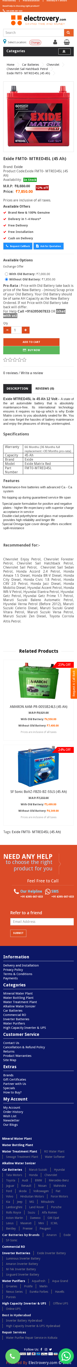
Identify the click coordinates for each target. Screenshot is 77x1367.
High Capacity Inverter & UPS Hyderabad (33, 1326)
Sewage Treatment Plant (22, 1157)
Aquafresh (38, 1281)
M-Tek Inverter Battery (21, 1269)
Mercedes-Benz (59, 1180)
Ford (9, 1191)
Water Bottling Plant (18, 998)
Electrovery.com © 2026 (49, 1362)
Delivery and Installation (21, 965)
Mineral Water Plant (18, 993)
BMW (38, 1180)
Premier (28, 1228)
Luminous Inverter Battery (23, 1258)
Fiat (58, 1191)
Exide (18, 167)
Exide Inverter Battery (51, 1253)
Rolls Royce (13, 1212)
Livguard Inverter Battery (22, 1274)
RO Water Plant (54, 1151)
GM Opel (53, 1218)
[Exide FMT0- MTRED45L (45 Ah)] (38, 116)
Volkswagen (41, 1191)
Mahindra (59, 1185)
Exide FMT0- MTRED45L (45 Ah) (28, 73)
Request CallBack (19, 246)
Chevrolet (53, 64)
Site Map (9, 1060)
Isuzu (31, 1212)
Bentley (11, 1228)
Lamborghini (14, 1207)
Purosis (11, 1297)
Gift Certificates (14, 1079)
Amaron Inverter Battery (22, 1264)
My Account (11, 1107)
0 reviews (10, 373)
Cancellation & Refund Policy (24, 1047)
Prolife (28, 1286)
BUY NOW (33, 350)
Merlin (43, 1286)
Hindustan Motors (32, 1196)
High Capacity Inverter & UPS (24, 1028)
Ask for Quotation (50, 246)
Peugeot (45, 1228)
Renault (26, 1185)
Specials (9, 1088)
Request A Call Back (74, 683)
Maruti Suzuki (38, 1169)
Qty (5, 323)
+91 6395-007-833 (14, 11)
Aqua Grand (60, 1281)
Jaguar (10, 1185)
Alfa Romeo (49, 1212)
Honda (33, 1175)
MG (31, 1201)
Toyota (10, 1180)
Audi (25, 1180)
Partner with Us (14, 1084)
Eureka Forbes (39, 1291)
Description (17, 388)
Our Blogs (10, 1125)
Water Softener (55, 1157)
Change (35, 42)
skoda (23, 1191)
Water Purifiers (14, 1023)
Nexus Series (14, 1291)
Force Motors (59, 1196)
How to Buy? (12, 1092)
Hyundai (59, 1169)
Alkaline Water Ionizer (19, 1006)
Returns (9, 1051)
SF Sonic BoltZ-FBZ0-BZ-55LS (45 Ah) (38, 792)
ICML (54, 1223)
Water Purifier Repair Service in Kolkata (31, 1337)
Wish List (9, 1116)
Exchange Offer (13, 266)
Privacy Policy (13, 970)
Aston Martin (14, 1218)
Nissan (42, 1185)
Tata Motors (14, 1175)
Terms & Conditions (17, 974)
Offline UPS (60, 1303)
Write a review (32, 373)
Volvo (9, 1196)
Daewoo (35, 1218)
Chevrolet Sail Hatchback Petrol (27, 69)
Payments (10, 978)
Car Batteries (30, 64)
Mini (41, 1223)
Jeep (19, 1201)
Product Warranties (17, 1056)
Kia (8, 1201)
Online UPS (13, 1308)
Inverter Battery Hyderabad (24, 1320)
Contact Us (11, 1043)
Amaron (51, 1235)
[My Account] (55, 43)
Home (10, 64)
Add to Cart (31, 342)
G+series (11, 1286)
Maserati (25, 1223)
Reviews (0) (45, 388)
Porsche (56, 1207)
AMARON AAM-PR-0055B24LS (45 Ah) (38, 707)
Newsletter (11, 1120)
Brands (8, 1075)
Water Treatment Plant (20, 1002)
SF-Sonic (11, 1240)
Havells (59, 1291)
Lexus (9, 1223)
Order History (13, 1112)
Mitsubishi (47, 1201)
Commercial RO (14, 1015)
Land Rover (36, 1207)
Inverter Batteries (16, 1019)
